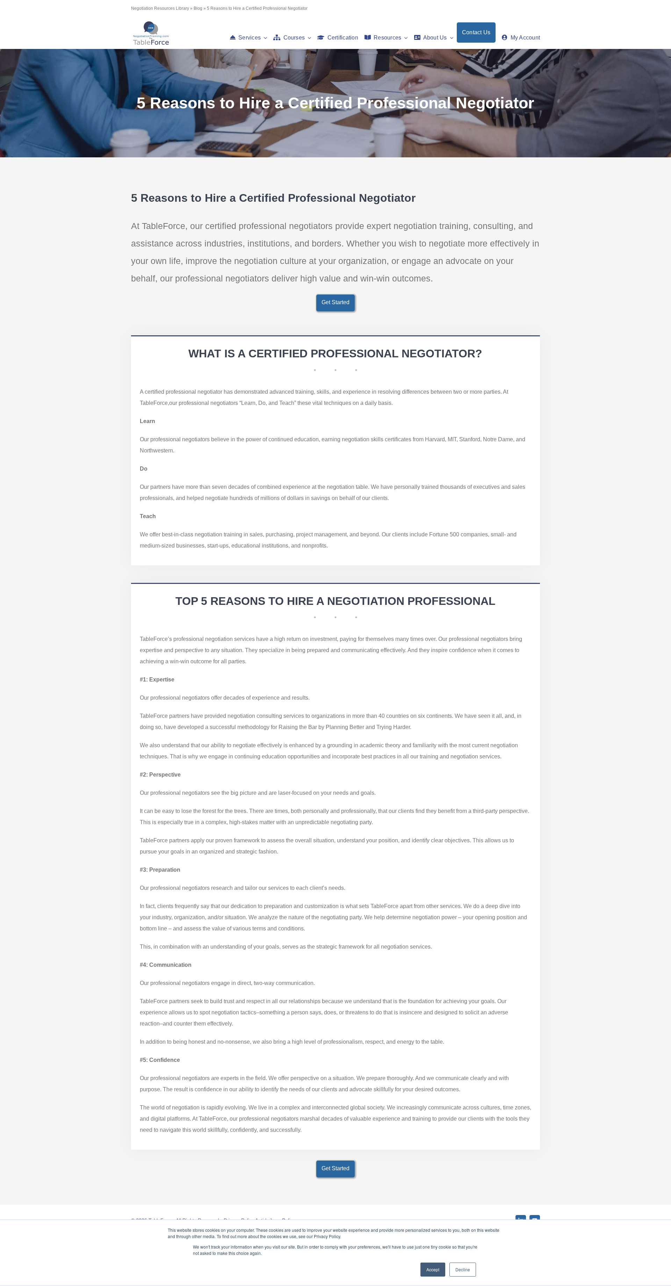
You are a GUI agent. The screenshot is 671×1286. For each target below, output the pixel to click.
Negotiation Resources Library (160, 8)
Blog (198, 8)
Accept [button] (432, 1269)
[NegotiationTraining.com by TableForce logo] (151, 23)
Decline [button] (462, 1269)
